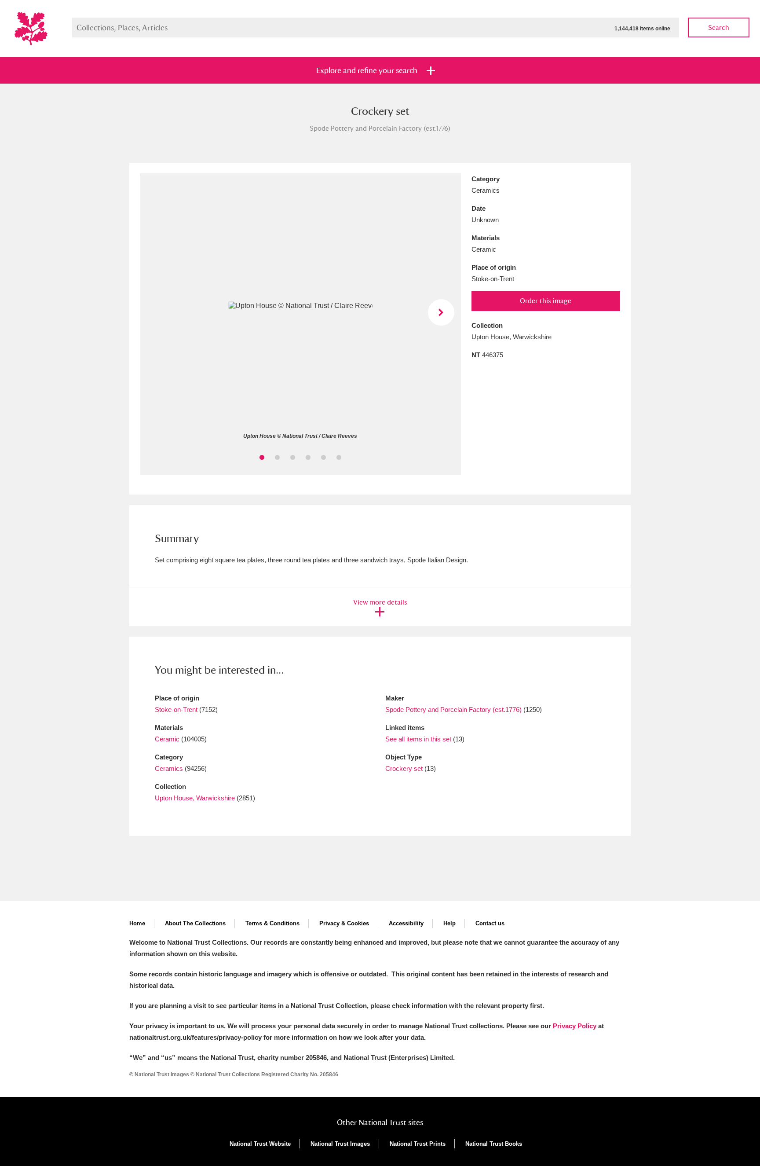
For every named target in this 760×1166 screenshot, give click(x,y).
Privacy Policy (574, 1026)
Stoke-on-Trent (176, 709)
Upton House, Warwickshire (195, 798)
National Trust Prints (418, 1143)
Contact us (489, 923)
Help (449, 923)
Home (137, 923)
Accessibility (406, 923)
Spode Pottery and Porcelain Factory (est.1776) (453, 709)
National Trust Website (260, 1143)
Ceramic (167, 739)
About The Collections (195, 923)
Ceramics (169, 768)
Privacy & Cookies (344, 923)
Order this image (545, 301)
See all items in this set (418, 739)
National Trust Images (340, 1143)
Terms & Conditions (272, 923)
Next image (441, 312)
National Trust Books (493, 1143)
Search (718, 27)
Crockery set (404, 768)
